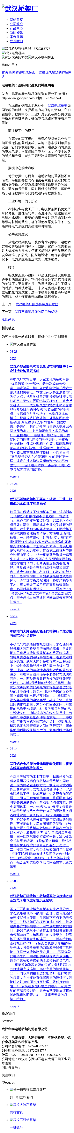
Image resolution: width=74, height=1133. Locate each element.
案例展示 (16, 37)
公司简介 (16, 24)
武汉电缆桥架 (57, 105)
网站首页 (16, 19)
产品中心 (16, 28)
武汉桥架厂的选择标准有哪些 (37, 304)
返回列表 (8, 319)
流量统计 (59, 1067)
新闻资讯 (16, 32)
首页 (5, 72)
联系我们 (16, 41)
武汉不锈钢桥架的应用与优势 (36, 311)
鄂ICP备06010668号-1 (36, 1067)
